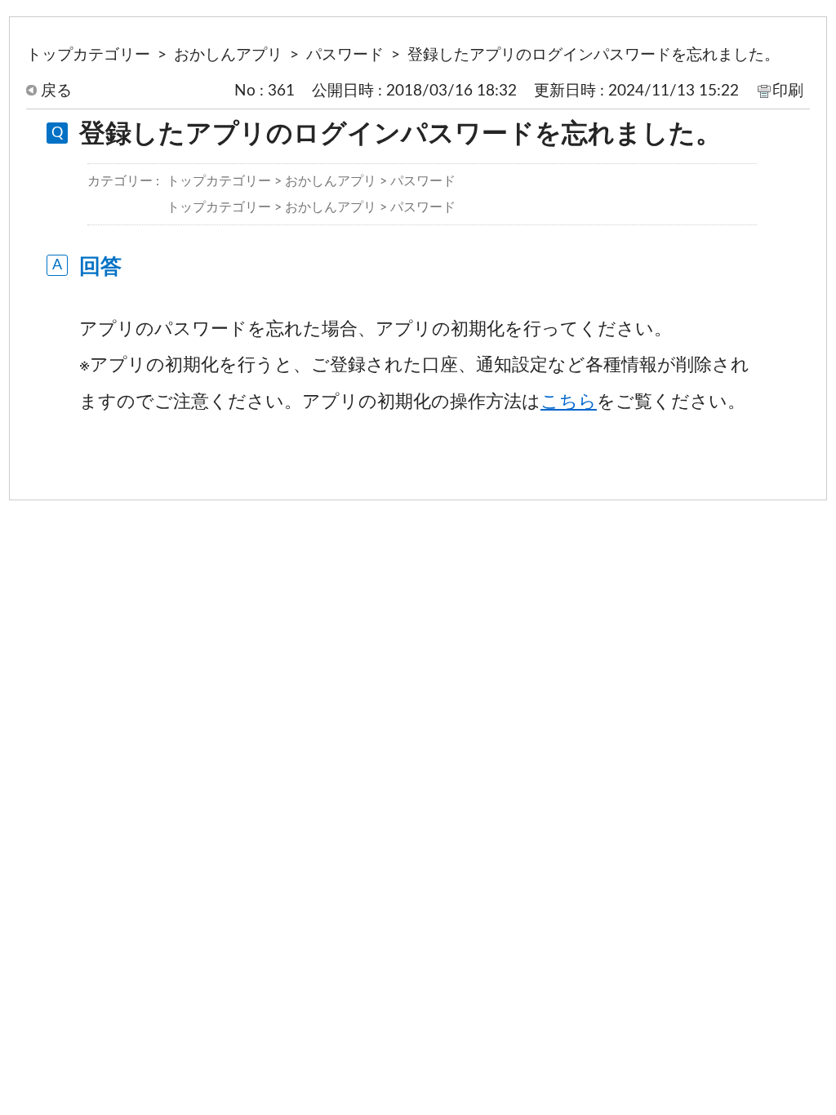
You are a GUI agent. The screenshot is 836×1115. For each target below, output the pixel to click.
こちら (568, 402)
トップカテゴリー (88, 55)
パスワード (345, 55)
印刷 (787, 90)
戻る (56, 90)
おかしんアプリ (228, 55)
